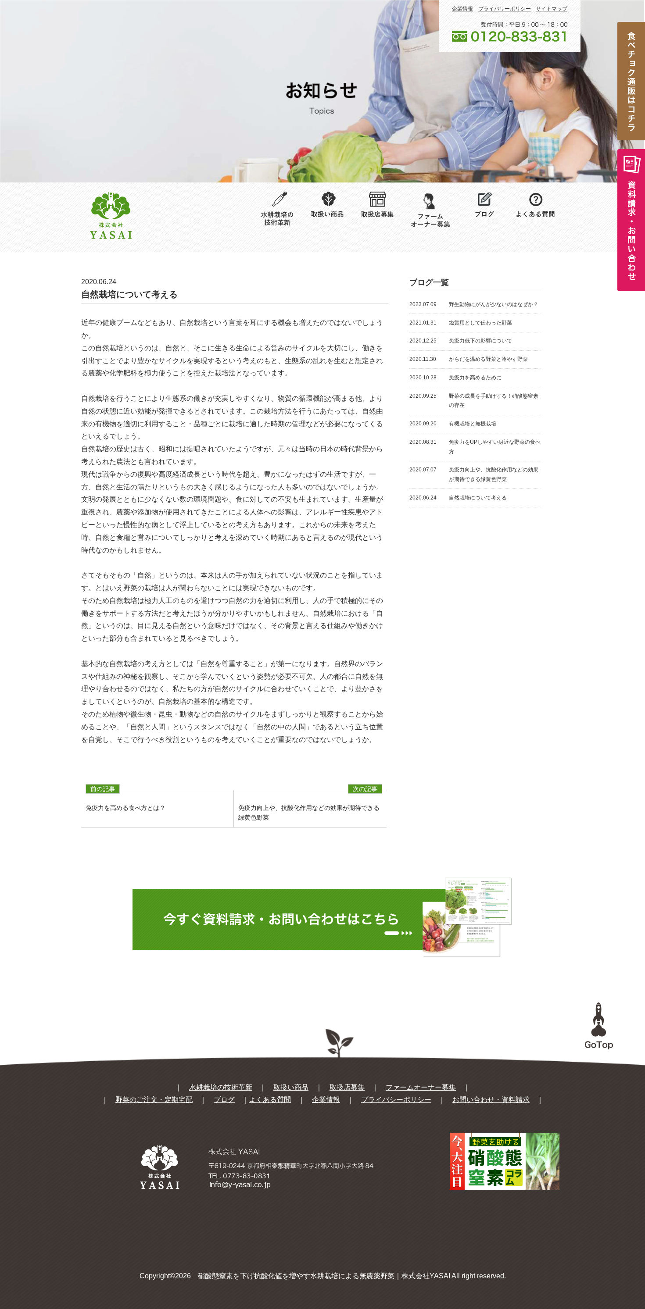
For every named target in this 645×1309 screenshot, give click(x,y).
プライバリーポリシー (504, 9)
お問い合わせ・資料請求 (491, 1099)
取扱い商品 (290, 1087)
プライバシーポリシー (396, 1099)
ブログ (224, 1099)
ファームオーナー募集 (421, 1087)
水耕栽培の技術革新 (220, 1087)
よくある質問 (270, 1099)
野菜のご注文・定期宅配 (154, 1099)
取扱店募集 (347, 1087)
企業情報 (462, 9)
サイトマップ (551, 9)
